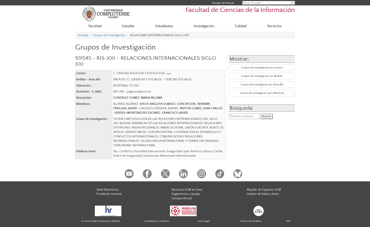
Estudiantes (164, 26)
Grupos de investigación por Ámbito (262, 76)
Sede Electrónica (107, 189)
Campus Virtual (182, 198)
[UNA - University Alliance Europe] (258, 210)
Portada (83, 35)
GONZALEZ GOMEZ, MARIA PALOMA (137, 97)
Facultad (95, 26)
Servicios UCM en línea (187, 189)
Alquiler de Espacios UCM (264, 189)
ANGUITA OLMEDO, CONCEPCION (173, 104)
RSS (288, 221)
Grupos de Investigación (109, 35)
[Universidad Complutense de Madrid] (106, 13)
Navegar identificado (223, 2)
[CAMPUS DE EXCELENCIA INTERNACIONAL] (183, 210)
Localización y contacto (156, 221)
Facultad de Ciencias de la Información (240, 10)
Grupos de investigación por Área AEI (262, 84)
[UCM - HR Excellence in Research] (108, 210)
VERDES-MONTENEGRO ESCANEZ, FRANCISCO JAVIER (151, 112)
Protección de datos (251, 221)
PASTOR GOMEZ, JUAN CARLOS (201, 108)
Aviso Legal (204, 221)
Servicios (274, 26)
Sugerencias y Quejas (186, 194)
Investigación (204, 26)
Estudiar (128, 26)
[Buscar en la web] (292, 3)
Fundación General (108, 194)
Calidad (241, 26)
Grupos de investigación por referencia (262, 93)
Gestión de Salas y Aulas (263, 194)
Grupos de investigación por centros (262, 67)
